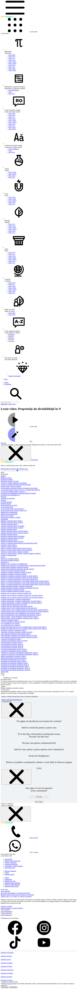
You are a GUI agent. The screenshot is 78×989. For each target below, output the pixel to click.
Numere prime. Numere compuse (11, 486)
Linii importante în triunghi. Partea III (12, 646)
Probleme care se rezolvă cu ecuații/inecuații (14, 564)
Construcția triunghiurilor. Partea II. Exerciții (14, 640)
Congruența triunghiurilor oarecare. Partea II (14, 651)
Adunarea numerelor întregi (9, 524)
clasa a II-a (11, 93)
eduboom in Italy (6, 959)
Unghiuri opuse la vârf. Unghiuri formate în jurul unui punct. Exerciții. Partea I (24, 609)
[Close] (17, 710)
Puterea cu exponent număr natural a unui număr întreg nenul (19, 543)
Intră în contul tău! (7, 700)
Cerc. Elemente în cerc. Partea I (10, 623)
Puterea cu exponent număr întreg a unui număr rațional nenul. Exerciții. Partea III (25, 584)
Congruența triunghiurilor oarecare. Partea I (14, 649)
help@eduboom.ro (6, 915)
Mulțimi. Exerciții (6, 478)
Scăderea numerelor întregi (9, 529)
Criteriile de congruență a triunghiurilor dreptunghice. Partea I (19, 653)
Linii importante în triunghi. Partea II (12, 644)
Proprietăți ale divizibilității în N (10, 495)
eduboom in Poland (6, 963)
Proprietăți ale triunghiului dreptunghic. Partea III (15, 670)
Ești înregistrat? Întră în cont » (19, 469)
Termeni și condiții (6, 906)
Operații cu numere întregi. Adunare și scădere (15, 552)
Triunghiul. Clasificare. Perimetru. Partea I (13, 630)
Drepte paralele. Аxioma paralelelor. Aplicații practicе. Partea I (19, 616)
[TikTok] (15, 949)
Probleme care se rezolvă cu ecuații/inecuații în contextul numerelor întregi (23, 565)
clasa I (10, 92)
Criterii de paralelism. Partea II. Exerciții (13, 622)
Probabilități (4, 519)
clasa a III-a (11, 55)
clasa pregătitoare (13, 90)
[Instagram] (44, 934)
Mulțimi (3, 476)
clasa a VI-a (12, 60)
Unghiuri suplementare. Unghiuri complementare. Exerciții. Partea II (21, 603)
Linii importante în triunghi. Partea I (11, 642)
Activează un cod (10, 868)
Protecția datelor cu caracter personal (12, 908)
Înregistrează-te (5, 469)
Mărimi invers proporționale (9, 514)
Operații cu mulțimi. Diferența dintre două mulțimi (16, 484)
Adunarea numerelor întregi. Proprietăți (12, 526)
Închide (39, 768)
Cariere (7, 873)
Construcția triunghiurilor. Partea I (11, 639)
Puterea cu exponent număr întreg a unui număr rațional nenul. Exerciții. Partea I (25, 581)
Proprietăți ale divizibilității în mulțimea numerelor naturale (18, 493)
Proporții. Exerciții (6, 502)
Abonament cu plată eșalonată (14, 866)
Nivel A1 (11, 336)
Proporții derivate (6, 503)
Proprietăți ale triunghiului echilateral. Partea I (14, 663)
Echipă (7, 878)
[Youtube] (44, 949)
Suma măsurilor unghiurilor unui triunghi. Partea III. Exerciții (19, 637)
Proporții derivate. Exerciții (9, 505)
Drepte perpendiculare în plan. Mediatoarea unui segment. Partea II (21, 615)
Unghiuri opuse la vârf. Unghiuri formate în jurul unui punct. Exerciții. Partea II (24, 611)
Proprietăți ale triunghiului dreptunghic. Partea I (15, 666)
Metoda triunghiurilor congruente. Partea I (13, 656)
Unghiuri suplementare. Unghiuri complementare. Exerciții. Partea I (21, 601)
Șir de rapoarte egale (7, 507)
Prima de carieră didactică (12, 884)
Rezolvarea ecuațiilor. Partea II (10, 560)
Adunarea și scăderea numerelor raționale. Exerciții (16, 572)
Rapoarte (3, 497)
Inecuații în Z (5, 562)
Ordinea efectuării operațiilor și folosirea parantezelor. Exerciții (19, 588)
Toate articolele (5, 891)
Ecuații (3, 557)
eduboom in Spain (6, 956)
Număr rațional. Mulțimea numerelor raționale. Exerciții (17, 569)
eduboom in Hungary (7, 970)
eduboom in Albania (7, 973)
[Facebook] (15, 934)
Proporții (3, 500)
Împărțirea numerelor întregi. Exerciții (12, 541)
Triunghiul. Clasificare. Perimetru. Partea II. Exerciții (16, 632)
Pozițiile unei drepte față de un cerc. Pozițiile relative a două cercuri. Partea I (23, 627)
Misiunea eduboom (10, 871)
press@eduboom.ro (6, 911)
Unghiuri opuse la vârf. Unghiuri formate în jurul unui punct (19, 608)
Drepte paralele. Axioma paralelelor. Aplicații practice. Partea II (20, 618)
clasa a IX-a (12, 65)
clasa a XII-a (12, 70)
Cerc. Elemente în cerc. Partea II (10, 625)
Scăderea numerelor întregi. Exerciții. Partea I (14, 531)
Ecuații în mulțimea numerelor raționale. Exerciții (15, 591)
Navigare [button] (3, 443)
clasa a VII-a (12, 62)
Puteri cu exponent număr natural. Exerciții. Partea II (16, 550)
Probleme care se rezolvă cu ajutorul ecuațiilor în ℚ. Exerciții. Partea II (22, 597)
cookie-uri (9, 983)
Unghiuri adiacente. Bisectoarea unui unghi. (14, 604)
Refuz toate (5, 987)
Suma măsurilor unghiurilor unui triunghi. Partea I (16, 634)
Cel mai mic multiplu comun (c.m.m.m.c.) (13, 491)
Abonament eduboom (11, 864)
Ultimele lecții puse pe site (12, 861)
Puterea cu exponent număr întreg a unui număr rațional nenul (19, 579)
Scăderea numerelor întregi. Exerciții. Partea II (14, 533)
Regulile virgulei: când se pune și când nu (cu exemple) (17, 895)
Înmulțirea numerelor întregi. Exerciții (12, 538)
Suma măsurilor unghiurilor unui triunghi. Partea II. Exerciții (19, 635)
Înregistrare (34, 460)
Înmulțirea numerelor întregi (9, 534)
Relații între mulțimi (7, 479)
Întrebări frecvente (10, 881)
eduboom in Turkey (7, 966)
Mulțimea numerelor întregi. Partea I (11, 521)
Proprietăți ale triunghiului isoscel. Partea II (14, 661)
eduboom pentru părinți (12, 886)
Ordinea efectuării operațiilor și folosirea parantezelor (17, 586)
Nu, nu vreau (39, 802)
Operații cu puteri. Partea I (9, 545)
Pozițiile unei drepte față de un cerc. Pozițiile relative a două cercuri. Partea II (24, 628)
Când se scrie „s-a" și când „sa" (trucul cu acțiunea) (16, 896)
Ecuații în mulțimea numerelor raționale (12, 589)
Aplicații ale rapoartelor (8, 498)
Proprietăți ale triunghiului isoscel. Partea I (13, 659)
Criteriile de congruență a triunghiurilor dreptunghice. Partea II (19, 654)
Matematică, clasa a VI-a (8, 404)
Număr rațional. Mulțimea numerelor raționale (14, 567)
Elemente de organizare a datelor (10, 517)
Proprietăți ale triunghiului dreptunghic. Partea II (15, 668)
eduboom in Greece (7, 980)
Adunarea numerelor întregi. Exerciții (12, 527)
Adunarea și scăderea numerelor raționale (13, 570)
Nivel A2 (11, 338)
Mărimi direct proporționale (9, 512)
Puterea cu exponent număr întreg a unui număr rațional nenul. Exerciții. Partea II (25, 583)
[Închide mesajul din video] (16, 453)
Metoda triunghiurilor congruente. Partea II (13, 658)
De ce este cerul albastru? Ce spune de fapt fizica (15, 893)
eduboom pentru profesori (12, 883)
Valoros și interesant (11, 862)
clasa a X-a (11, 67)
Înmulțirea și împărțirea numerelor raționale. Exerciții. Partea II (19, 577)
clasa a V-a (11, 58)
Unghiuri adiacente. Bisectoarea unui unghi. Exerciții (17, 606)
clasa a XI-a (12, 68)
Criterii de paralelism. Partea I (10, 620)
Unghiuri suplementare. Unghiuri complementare (15, 599)
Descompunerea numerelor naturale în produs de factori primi (19, 488)
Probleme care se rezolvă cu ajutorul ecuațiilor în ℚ (16, 593)
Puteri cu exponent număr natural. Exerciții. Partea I (16, 548)
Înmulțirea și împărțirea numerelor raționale (14, 574)
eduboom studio (9, 874)
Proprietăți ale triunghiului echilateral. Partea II (15, 665)
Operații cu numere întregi (8, 555)
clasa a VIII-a (12, 63)
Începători (11, 334)
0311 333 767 (34, 838)
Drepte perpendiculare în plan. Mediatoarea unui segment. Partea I (20, 613)
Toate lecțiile (4, 671)
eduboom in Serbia (6, 977)
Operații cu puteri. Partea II (9, 546)
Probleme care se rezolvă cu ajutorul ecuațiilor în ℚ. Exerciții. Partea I (22, 595)
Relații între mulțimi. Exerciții (9, 481)
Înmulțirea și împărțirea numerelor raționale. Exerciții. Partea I (19, 576)
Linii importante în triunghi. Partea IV (12, 647)
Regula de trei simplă (7, 515)
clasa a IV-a (11, 56)
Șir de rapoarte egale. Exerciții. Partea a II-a (14, 510)
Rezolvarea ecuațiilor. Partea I (10, 558)
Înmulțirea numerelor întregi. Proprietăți (12, 536)
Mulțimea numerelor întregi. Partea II (12, 522)
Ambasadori (8, 879)
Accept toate (13, 987)
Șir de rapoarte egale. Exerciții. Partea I (12, 509)
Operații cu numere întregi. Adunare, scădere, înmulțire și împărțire (21, 553)
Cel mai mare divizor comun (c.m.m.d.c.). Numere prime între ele (20, 490)
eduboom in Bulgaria (7, 952)
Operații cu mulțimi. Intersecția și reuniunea (14, 483)
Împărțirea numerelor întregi (9, 540)
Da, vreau (39, 797)
